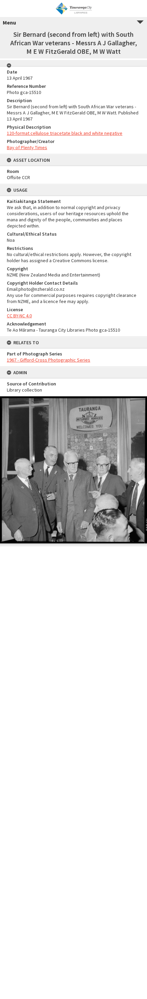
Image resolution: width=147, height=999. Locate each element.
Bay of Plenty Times (27, 147)
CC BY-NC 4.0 (19, 316)
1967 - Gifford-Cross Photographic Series (48, 360)
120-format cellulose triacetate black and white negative (64, 133)
